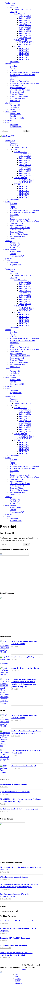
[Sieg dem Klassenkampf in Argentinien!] (5, 660)
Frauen (12, 68)
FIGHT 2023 (24, 49)
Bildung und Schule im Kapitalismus (13, 945)
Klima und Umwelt (17, 92)
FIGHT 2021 (24, 53)
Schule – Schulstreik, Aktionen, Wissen (24, 83)
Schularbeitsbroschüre (22, 9)
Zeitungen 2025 (25, 18)
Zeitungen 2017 (25, 31)
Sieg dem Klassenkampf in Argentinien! (25, 657)
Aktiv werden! (10, 112)
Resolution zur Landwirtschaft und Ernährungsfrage (19, 809)
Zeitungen (13, 12)
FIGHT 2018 (24, 59)
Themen (8, 64)
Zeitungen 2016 (25, 33)
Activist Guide (15, 114)
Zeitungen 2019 (25, 29)
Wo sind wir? (15, 107)
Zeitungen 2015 (25, 36)
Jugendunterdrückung (18, 88)
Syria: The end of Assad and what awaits (15, 792)
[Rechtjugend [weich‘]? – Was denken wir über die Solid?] (5, 755)
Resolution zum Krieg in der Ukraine (13, 784)
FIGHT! (17, 46)
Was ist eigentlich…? (17, 85)
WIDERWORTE (20, 40)
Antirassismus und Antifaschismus (22, 75)
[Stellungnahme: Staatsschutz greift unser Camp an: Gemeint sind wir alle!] (5, 738)
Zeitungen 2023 (25, 22)
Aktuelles (13, 66)
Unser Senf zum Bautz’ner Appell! (23, 766)
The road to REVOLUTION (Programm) (15, 938)
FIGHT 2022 (24, 51)
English (8, 122)
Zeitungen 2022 (25, 25)
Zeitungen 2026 (25, 16)
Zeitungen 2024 (25, 20)
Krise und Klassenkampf (19, 96)
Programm (13, 5)
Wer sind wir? (15, 105)
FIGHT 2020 (24, 55)
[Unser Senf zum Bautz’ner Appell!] (5, 769)
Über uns (17, 975)
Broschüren (14, 7)
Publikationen (10, 3)
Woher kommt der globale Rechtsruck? (14, 877)
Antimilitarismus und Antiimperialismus (24, 72)
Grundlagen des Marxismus (20, 90)
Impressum (9, 120)
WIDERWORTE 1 (26, 44)
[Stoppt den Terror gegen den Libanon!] (5, 671)
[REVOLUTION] (7, 136)
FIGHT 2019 (24, 57)
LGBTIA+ (14, 70)
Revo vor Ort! (15, 101)
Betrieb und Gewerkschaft (19, 81)
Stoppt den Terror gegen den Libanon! (25, 668)
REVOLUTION (20, 14)
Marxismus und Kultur (18, 98)
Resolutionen (14, 62)
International (14, 77)
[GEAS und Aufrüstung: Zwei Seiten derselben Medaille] (5, 646)
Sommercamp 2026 (17, 118)
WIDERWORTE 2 (26, 42)
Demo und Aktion (16, 94)
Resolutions (14, 125)
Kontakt (13, 116)
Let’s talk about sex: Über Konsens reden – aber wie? (19, 921)
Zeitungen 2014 (25, 38)
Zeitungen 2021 (25, 27)
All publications (16, 127)
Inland (12, 79)
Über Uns (8, 103)
